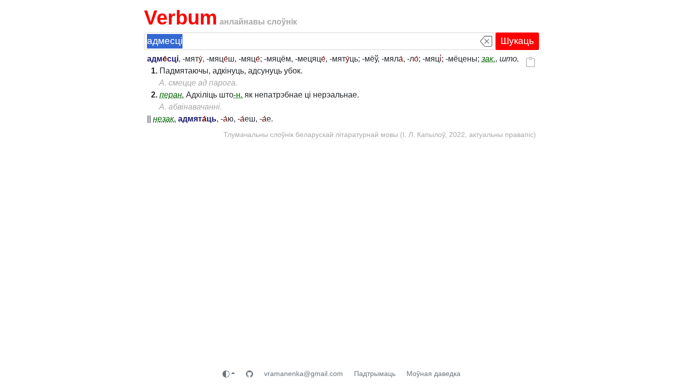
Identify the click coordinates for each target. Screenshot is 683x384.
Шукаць (517, 41)
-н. (238, 94)
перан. (172, 94)
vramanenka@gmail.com (303, 374)
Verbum (181, 17)
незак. (164, 118)
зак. (489, 58)
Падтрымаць (375, 374)
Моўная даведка (433, 374)
